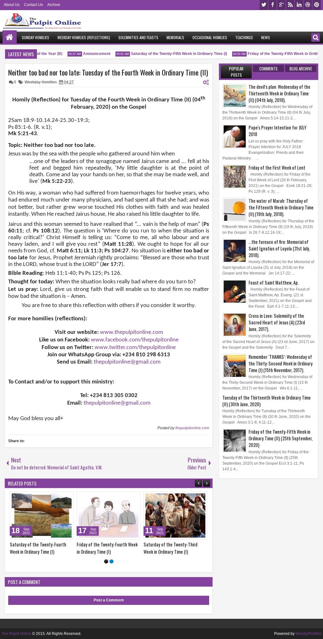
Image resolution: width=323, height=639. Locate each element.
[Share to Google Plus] (21, 498)
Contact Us (33, 5)
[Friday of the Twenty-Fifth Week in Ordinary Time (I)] (130, 515)
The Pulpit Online (16, 633)
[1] (106, 561)
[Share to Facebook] (74, 498)
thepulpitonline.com (192, 428)
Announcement (91, 53)
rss (290, 5)
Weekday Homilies (41, 82)
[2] (111, 561)
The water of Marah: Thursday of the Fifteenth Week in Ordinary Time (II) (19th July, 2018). (281, 207)
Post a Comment (109, 600)
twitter (264, 5)
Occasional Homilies (209, 37)
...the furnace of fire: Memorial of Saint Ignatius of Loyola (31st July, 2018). (279, 248)
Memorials (175, 37)
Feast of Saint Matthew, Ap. (274, 282)
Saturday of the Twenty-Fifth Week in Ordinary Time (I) (174, 53)
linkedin (299, 5)
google (281, 5)
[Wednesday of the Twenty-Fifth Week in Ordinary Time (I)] (197, 515)
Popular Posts (236, 71)
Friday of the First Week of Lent (277, 167)
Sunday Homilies (35, 37)
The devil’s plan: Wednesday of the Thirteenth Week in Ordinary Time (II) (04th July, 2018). (279, 93)
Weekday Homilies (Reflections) (83, 37)
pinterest (317, 5)
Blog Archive (301, 68)
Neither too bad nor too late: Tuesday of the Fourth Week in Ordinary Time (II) (108, 72)
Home (10, 37)
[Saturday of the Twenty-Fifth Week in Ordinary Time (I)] (63, 515)
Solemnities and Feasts (138, 37)
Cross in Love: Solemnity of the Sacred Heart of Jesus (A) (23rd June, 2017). (277, 322)
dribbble (308, 5)
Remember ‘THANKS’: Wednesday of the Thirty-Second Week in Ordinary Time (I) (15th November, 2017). (281, 363)
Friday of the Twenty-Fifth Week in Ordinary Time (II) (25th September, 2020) (281, 438)
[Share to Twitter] (14, 498)
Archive (53, 5)
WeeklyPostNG (308, 633)
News (265, 37)
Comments (268, 68)
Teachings (244, 37)
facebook (272, 5)
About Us (12, 5)
